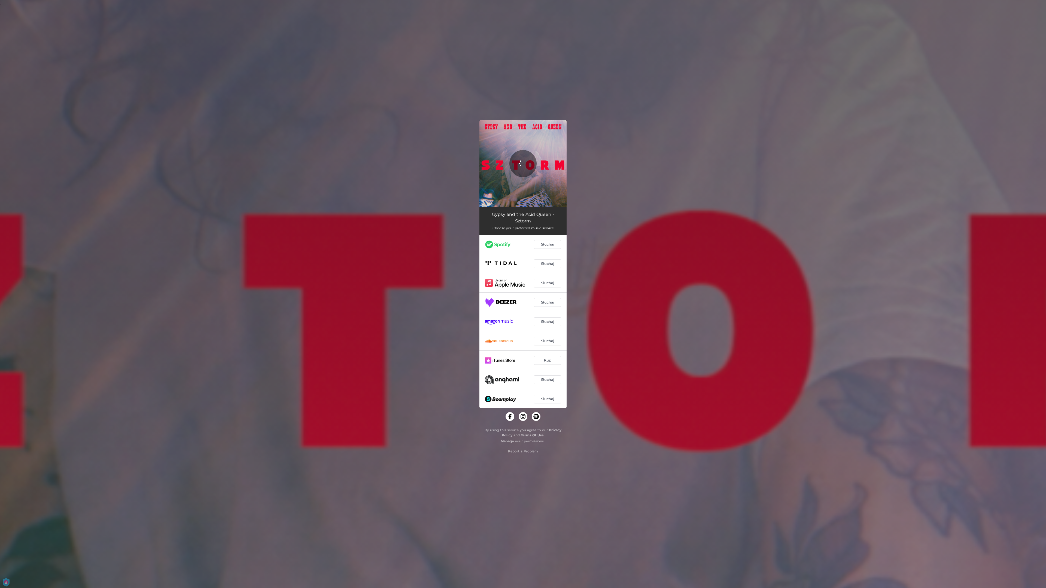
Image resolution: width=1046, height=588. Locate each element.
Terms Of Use (532, 435)
